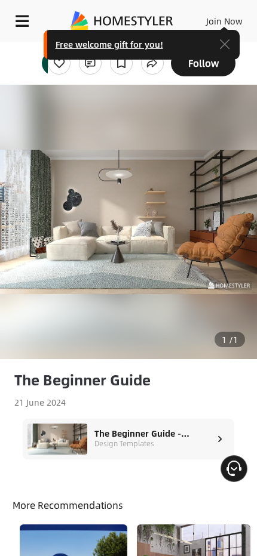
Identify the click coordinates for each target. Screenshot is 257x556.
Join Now (224, 20)
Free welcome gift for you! (109, 44)
